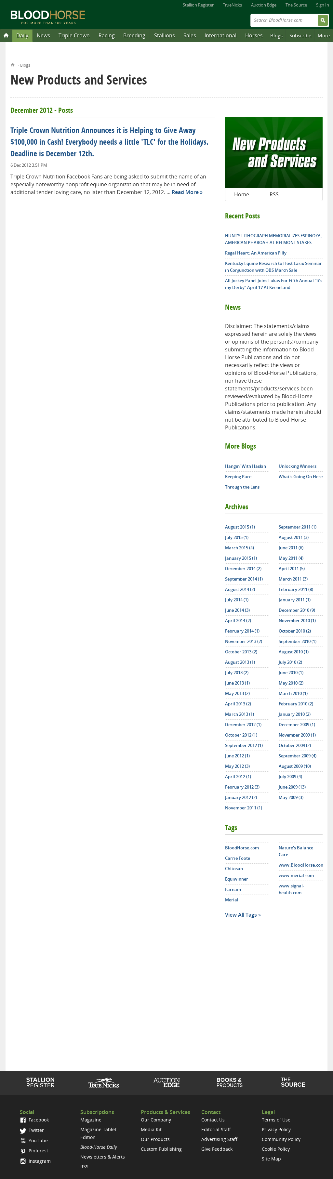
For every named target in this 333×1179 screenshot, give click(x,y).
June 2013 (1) (237, 683)
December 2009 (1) (297, 724)
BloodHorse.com (242, 848)
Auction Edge (263, 5)
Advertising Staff (219, 1139)
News (43, 35)
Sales (189, 35)
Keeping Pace (238, 476)
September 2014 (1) (244, 579)
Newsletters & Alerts (102, 1157)
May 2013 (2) (237, 693)
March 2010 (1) (293, 693)
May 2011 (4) (291, 558)
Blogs (276, 35)
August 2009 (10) (295, 766)
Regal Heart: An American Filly (255, 253)
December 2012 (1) (243, 724)
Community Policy (281, 1139)
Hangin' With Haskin (245, 466)
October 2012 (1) (241, 735)
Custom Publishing (161, 1149)
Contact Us (213, 1120)
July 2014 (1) (236, 600)
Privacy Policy (276, 1129)
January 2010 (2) (295, 714)
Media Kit (151, 1129)
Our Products (155, 1139)
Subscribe (300, 35)
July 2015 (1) (236, 537)
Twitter (35, 1130)
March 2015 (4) (239, 548)
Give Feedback (217, 1149)
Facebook (38, 1120)
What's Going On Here (301, 476)
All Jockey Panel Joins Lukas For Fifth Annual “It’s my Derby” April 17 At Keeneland (273, 284)
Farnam (233, 889)
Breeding (134, 35)
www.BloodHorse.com (301, 865)
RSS (274, 194)
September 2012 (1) (244, 745)
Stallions (164, 35)
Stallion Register (198, 5)
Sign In (322, 5)
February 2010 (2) (296, 704)
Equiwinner (236, 879)
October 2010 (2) (295, 631)
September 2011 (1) (297, 527)
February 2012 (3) (242, 787)
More (324, 35)
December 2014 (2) (243, 568)
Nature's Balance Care (296, 851)
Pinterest (37, 1150)
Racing (107, 35)
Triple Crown (74, 35)
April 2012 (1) (238, 776)
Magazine (90, 1120)
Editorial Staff (216, 1129)
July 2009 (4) (290, 776)
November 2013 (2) (243, 641)
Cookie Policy (276, 1149)
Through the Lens (242, 487)
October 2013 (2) (241, 652)
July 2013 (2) (236, 672)
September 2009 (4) (297, 756)
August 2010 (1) (294, 652)
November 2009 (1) (297, 735)
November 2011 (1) (243, 808)
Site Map (271, 1159)
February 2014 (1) (242, 631)
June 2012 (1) (237, 756)
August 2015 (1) (240, 527)
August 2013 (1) (240, 662)
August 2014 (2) (240, 589)
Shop (230, 1082)
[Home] (6, 35)
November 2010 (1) (297, 620)
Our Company (156, 1120)
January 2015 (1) (241, 558)
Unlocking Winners (297, 466)
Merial (231, 900)
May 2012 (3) (237, 766)
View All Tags (241, 914)
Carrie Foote (237, 858)
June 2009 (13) (292, 787)
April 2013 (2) (238, 704)
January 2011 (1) (295, 600)
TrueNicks (232, 5)
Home (12, 64)
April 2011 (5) (292, 568)
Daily (22, 35)
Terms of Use (276, 1120)
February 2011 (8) (296, 589)
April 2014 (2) (238, 620)
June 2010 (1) (291, 672)
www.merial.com (296, 875)
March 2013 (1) (239, 714)
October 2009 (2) (295, 745)
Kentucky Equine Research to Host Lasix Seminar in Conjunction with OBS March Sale (273, 266)
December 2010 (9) (297, 610)
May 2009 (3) (291, 797)
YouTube (37, 1140)
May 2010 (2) (291, 683)
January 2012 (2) (241, 797)
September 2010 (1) (297, 641)
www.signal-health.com (291, 889)
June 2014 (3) (237, 610)
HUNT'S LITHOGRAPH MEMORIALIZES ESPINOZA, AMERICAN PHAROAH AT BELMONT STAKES (273, 239)
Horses (254, 35)
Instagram (39, 1161)
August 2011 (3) (294, 537)
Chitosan (234, 868)
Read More (185, 192)
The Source (296, 5)
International (220, 35)
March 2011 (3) (293, 579)
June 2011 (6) (291, 548)
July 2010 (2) (290, 662)
